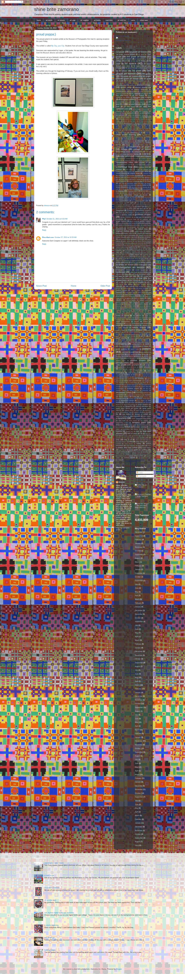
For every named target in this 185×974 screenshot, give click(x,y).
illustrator (130, 229)
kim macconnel (123, 262)
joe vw (127, 251)
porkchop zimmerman (132, 358)
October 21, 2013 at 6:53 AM (56, 219)
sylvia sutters (147, 416)
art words (49, 20)
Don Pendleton (134, 189)
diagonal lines (127, 185)
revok (123, 377)
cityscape (140, 141)
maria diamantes (130, 292)
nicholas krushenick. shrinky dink (139, 332)
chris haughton (138, 139)
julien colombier (136, 253)
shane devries (124, 396)
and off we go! (49, 938)
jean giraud (138, 241)
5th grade (146, 76)
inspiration (140, 233)
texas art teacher (144, 425)
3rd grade (136, 71)
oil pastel (141, 336)
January (138, 543)
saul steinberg (134, 386)
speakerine (129, 406)
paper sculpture (143, 346)
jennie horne (127, 243)
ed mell (143, 191)
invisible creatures (143, 235)
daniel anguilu (130, 177)
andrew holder (143, 99)
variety (138, 443)
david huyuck (133, 181)
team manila (133, 420)
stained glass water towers (54, 863)
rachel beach (122, 367)
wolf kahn (136, 454)
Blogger (119, 969)
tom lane (143, 436)
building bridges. (50, 950)
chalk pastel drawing (126, 135)
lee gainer (119, 274)
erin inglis (130, 203)
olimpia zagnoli (134, 338)
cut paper (132, 175)
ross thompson (120, 382)
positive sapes (121, 360)
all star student (138, 95)
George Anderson (125, 217)
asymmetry (130, 113)
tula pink (145, 438)
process (136, 363)
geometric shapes (143, 214)
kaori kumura (120, 256)
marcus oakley (135, 290)
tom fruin (136, 436)
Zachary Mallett (129, 457)
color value (125, 156)
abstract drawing (141, 87)
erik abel (145, 201)
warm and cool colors (127, 447)
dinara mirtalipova (122, 187)
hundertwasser (131, 227)
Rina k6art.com (48, 237)
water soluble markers (124, 450)
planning (146, 356)
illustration (119, 229)
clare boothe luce (140, 143)
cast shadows (147, 130)
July (136, 584)
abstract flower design (123, 89)
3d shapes (142, 61)
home (39, 20)
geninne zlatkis (127, 214)
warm (149, 445)
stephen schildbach (140, 412)
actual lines (133, 91)
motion (145, 321)
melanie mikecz (142, 304)
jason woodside (127, 241)
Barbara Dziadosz (140, 119)
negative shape (120, 330)
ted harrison (144, 420)
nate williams (123, 327)
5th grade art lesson (129, 79)
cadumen (118, 130)
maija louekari (139, 286)
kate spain (148, 256)
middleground (139, 310)
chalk (147, 132)
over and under (143, 342)
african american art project (138, 93)
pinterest (138, 356)
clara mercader (128, 143)
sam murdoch (128, 384)
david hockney (121, 181)
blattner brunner (144, 121)
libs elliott (119, 276)
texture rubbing (140, 427)
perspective (120, 354)
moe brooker (138, 317)
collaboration (120, 147)
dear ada (121, 183)
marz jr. (147, 296)
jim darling (143, 247)
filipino (149, 206)
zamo (133, 20)
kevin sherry (147, 260)
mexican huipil (137, 308)
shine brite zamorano (56, 9)
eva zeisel (140, 203)
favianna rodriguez (126, 206)
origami (132, 342)
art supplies (84, 20)
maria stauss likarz (143, 292)
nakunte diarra (146, 325)
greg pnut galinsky (144, 223)
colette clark (144, 145)
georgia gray (138, 217)
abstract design (126, 87)
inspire (147, 233)
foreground (120, 210)
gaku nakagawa (129, 212)
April (136, 595)
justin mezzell (147, 253)
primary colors (122, 363)
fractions (130, 210)
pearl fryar (134, 352)
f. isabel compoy (139, 205)
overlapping (121, 344)
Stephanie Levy (127, 412)
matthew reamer (131, 300)
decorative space (132, 183)
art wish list (122, 20)
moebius (146, 317)
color (147, 151)
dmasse (122, 482)
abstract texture (121, 91)
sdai (144, 388)
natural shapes (139, 327)
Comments (142, 476)
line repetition (120, 282)
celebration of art (136, 133)
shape (134, 396)
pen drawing (145, 352)
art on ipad (128, 111)
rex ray (129, 377)
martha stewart (128, 296)
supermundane (135, 416)
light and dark (130, 276)
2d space (141, 54)
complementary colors (124, 162)
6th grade (145, 81)
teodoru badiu (132, 425)
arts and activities (141, 111)
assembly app (120, 113)
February (138, 539)
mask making (120, 298)
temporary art (120, 425)
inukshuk (125, 235)
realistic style (138, 369)
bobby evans (130, 123)
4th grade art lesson (129, 76)
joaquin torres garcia (135, 249)
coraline (118, 171)
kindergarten (143, 265)
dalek (139, 175)
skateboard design (127, 400)
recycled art (119, 371)
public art (119, 365)
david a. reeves (135, 179)
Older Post (105, 286)
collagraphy (138, 151)
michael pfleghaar (127, 310)
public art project (133, 365)
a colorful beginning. (51, 925)
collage (124, 149)
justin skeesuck (122, 254)
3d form (133, 61)
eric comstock (136, 201)
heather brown (122, 225)
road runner (128, 378)
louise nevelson (141, 284)
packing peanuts (137, 344)
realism (130, 369)
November (138, 547)
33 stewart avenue (140, 59)
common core (145, 158)
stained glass (129, 410)
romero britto (145, 380)
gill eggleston (144, 219)
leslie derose (135, 274)
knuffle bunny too (142, 270)
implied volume (128, 233)
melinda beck (120, 306)
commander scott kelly (132, 158)
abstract (132, 85)
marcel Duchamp (144, 288)
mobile (146, 315)
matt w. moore (139, 298)
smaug (126, 402)
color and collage (121, 154)
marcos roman (121, 290)
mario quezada (129, 294)
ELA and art (139, 193)
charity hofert (126, 137)
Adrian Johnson (144, 91)
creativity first (147, 173)
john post (146, 251)
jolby (117, 253)
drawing (120, 191)
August (137, 558)
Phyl (44, 219)
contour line (125, 166)
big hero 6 (133, 121)
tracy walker (136, 438)
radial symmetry (145, 367)
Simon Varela (143, 398)
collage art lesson (142, 149)
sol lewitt (142, 402)
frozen (120, 212)
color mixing (133, 154)
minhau (142, 312)
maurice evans (143, 300)
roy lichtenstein (132, 382)
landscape (120, 272)
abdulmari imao (121, 85)
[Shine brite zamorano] (117, 38)
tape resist (122, 420)
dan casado (147, 175)
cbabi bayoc (122, 132)
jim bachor (133, 247)
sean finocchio (134, 390)
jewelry (126, 247)
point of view (120, 358)
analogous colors (126, 99)
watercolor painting (140, 450)
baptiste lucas (129, 119)
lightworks (119, 278)
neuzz (149, 330)
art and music (129, 106)
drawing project (132, 191)
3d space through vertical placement (138, 68)
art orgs (72, 20)
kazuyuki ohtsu (133, 258)
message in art (126, 308)
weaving (145, 452)
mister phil (127, 314)
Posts (140, 472)
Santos (126, 386)
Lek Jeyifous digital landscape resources (59, 913)
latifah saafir (133, 272)
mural (118, 325)
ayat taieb (126, 117)
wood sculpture (146, 454)
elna (144, 199)
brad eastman (132, 125)
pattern (146, 348)
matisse (129, 298)
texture (127, 427)
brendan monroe (124, 127)
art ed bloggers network (140, 109)
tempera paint (139, 422)
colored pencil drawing (143, 156)
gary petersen (141, 212)
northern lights (135, 334)
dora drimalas (147, 189)
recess (147, 369)
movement (119, 323)
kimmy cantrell (146, 262)
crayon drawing (121, 173)
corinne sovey (127, 171)
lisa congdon (139, 282)
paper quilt (132, 346)
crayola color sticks (141, 171)
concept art (143, 162)
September (139, 536)
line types (129, 282)
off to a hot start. (50, 900)
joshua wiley (125, 253)
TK (141, 433)
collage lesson (125, 151)
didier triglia (136, 185)
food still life (144, 208)
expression (128, 205)
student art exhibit (141, 414)
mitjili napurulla (138, 314)
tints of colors (132, 433)
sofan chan (134, 402)
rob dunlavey (139, 378)
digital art (145, 185)
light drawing (144, 276)
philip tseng (142, 354)
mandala (133, 288)
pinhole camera (128, 356)
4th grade (146, 74)
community (119, 160)
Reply (44, 230)
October (138, 551)
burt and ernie (143, 129)
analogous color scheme (142, 97)
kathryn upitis (122, 258)
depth (142, 183)
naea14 (126, 325)
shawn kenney (144, 396)
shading (139, 395)
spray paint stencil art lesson (127, 408)
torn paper (127, 438)
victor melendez (130, 445)
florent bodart (122, 208)
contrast (119, 169)
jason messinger (139, 239)
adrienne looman (121, 93)
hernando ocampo (134, 225)
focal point (132, 208)
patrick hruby (135, 349)
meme (141, 306)
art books (97, 20)
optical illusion (143, 340)
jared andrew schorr (124, 239)
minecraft (134, 312)
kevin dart (129, 260)
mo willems (137, 315)
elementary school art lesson (135, 195)
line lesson (134, 280)
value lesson (129, 443)
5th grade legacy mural (133, 81)
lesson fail (144, 274)
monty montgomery (123, 321)
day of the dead (145, 181)
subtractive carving (121, 416)
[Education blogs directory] (143, 507)
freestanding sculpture (143, 210)
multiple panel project (141, 323)
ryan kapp (143, 382)
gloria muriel (133, 221)
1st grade (120, 52)
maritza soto (139, 294)
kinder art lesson (126, 265)
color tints (146, 154)
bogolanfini (140, 123)
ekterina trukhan (127, 193)
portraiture (144, 358)
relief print (139, 371)
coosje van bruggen (142, 169)
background (146, 117)
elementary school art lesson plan (128, 197)
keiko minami (145, 258)
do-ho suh (124, 189)
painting (148, 344)
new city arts (122, 332)
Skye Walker (141, 400)
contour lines (143, 167)
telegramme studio (122, 422)
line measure (145, 280)
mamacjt (125, 288)
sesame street (131, 395)
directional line (136, 187)
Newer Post (41, 286)
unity (118, 440)
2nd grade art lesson (136, 57)
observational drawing (128, 336)
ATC (138, 113)
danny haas (140, 177)
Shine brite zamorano (122, 36)
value (131, 442)
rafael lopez (122, 369)
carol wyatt (137, 130)
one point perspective (126, 340)
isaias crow (120, 237)
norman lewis (124, 334)
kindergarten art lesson (130, 267)
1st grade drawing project (125, 54)
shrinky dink (132, 398)
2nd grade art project (124, 59)
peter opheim (131, 354)
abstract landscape (141, 89)
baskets (125, 121)
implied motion (123, 231)
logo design (128, 284)
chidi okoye (127, 139)
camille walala (128, 130)
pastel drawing (121, 349)
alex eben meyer (122, 95)
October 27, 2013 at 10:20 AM (66, 237)
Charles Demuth (138, 137)
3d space (130, 63)
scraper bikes (145, 386)
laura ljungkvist (144, 272)
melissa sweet (132, 306)
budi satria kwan (130, 129)
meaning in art (129, 304)
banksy (120, 119)
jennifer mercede (138, 243)
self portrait (120, 395)
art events (61, 20)
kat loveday (138, 256)
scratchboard (120, 388)
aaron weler (145, 83)
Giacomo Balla (131, 219)
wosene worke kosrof (124, 456)
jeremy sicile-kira (129, 245)
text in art (119, 427)
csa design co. (122, 175)
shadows (148, 395)
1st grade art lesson (138, 52)
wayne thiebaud (121, 452)
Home (73, 286)
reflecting (129, 371)
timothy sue (129, 431)
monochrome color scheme (138, 319)
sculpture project (133, 388)
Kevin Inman (137, 260)
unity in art (128, 440)
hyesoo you (144, 227)
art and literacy (134, 104)
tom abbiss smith (126, 436)
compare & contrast (143, 160)
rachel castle (132, 367)
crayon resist (135, 173)
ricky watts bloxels (139, 377)
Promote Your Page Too (123, 40)
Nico (117, 334)
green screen (132, 223)
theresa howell (138, 429)
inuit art (118, 235)
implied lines (143, 229)
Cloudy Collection (131, 145)
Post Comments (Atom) (78, 294)
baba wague (136, 117)
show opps (144, 20)
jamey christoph (145, 237)
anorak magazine (140, 102)
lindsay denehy (130, 278)
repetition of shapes (131, 375)
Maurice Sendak (121, 302)
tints (137, 431)
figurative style (139, 206)
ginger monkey (121, 221)
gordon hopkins (145, 221)
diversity (145, 187)
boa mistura (119, 123)
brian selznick (137, 127)
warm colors (146, 448)
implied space (139, 231)
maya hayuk (132, 302)
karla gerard (129, 256)
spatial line (119, 406)
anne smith (128, 102)
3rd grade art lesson (133, 72)
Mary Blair (138, 296)
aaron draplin (135, 83)
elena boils (147, 197)
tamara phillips (146, 418)
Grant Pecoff (122, 223)
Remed (143, 373)
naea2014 (135, 325)
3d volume (123, 71)
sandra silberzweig (139, 384)
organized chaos (121, 342)
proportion (144, 363)
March (137, 562)
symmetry (122, 418)
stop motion (126, 414)
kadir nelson (135, 254)
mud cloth (129, 323)
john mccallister (136, 251)
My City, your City (57, 46)
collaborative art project (140, 147)
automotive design (140, 115)
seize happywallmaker (142, 392)
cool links (109, 20)
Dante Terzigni (125, 179)
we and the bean (135, 452)
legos (126, 274)
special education (142, 406)
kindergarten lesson (123, 270)
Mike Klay (125, 312)
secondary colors (123, 392)
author (130, 115)
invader (133, 235)
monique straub (120, 319)
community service (130, 160)
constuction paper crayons (143, 164)
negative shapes (135, 330)
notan (143, 334)
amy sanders (126, 97)
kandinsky (146, 254)
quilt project (146, 365)
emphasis (125, 201)
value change (140, 441)
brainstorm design (145, 125)
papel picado (122, 346)
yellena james (138, 456)
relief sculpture (133, 373)
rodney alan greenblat (131, 380)
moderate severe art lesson (124, 317)
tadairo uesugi (135, 418)
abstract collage (144, 85)
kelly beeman (120, 260)
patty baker (125, 352)
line (140, 278)
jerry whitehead (140, 245)
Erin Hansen (120, 203)
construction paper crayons (124, 164)
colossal (121, 158)
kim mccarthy (135, 262)
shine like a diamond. (52, 888)
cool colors (129, 169)
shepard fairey (121, 398)
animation (119, 102)
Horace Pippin (146, 225)
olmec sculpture (146, 338)
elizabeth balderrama (124, 199)
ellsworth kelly (136, 199)
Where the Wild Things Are (124, 454)
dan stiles (121, 177)
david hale (146, 179)
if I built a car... (49, 875)
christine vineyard (128, 141)
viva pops (141, 445)
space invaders (143, 404)
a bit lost (126, 83)
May (136, 592)
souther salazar (130, 404)
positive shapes (137, 360)
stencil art (139, 410)
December (138, 532)
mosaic (136, 321)
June (136, 588)
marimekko (119, 294)
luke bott (129, 286)
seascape (145, 390)
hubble (121, 227)
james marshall (132, 237)
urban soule (139, 439)
